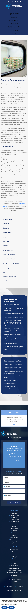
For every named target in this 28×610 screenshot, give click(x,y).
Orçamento (15, 542)
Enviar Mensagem (14, 502)
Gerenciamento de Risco (9, 276)
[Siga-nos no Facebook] (12, 1)
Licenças (14, 17)
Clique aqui (5, 206)
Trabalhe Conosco (14, 539)
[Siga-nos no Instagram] (17, 1)
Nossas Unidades (15, 521)
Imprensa (15, 532)
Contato (14, 535)
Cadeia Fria (6, 223)
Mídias (14, 33)
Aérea (4, 237)
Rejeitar (11, 607)
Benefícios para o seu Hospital (11, 263)
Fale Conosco (14, 537)
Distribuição (14, 23)
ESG (15, 523)
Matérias (15, 530)
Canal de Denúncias (15, 544)
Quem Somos (14, 14)
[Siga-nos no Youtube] (20, 1)
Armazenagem (14, 20)
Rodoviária (5, 245)
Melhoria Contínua (14, 515)
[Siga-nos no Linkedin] (15, 1)
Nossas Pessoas (15, 519)
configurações (13, 604)
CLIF (4, 272)
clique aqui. (22, 203)
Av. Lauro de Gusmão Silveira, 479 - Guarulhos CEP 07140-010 (14, 449)
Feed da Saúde (14, 528)
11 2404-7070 (20, 586)
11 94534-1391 (9, 586)
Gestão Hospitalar (14, 27)
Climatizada (6, 228)
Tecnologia (14, 30)
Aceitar (4, 607)
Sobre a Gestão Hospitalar (10, 259)
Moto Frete (6, 241)
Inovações (5, 281)
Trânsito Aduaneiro (8, 250)
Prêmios (15, 517)
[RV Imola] (14, 6)
